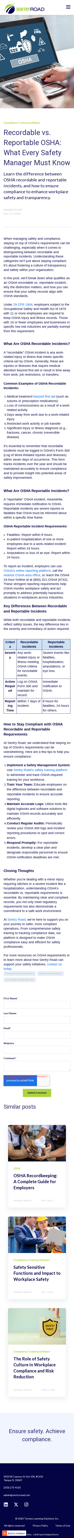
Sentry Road (17, 919)
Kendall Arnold (13, 209)
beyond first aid (44, 396)
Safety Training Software (50, 973)
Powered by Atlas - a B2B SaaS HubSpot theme (37, 1534)
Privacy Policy (40, 1525)
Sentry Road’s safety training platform (40, 770)
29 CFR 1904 (23, 304)
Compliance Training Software (19, 973)
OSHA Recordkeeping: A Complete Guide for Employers (35, 1181)
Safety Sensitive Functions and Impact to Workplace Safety (37, 1273)
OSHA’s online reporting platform (27, 570)
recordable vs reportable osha (19, 979)
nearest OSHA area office (22, 575)
